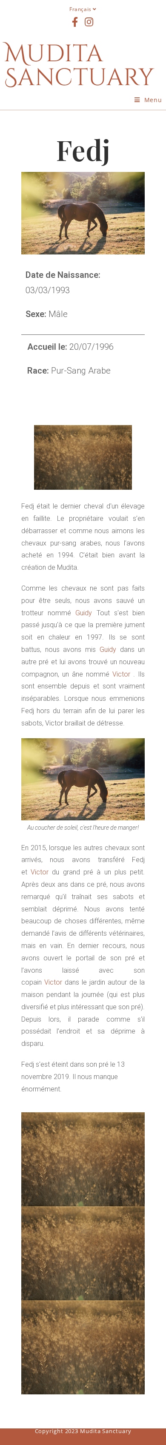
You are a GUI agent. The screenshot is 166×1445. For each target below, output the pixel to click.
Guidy (83, 613)
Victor (121, 674)
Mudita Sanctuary (79, 66)
